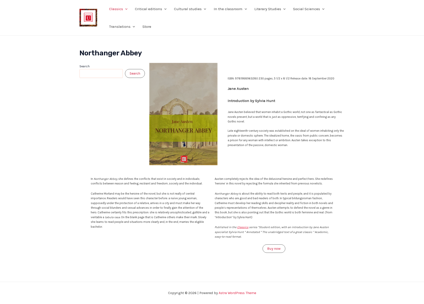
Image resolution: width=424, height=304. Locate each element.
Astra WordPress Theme (237, 293)
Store (146, 26)
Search (85, 66)
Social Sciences (306, 9)
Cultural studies (188, 9)
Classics (116, 9)
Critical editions (148, 9)
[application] (125, 9)
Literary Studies (267, 9)
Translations (120, 26)
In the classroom (228, 9)
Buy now (274, 248)
